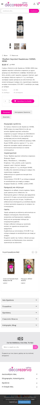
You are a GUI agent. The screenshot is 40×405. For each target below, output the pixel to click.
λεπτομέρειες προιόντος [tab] (22, 112)
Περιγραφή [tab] (6, 112)
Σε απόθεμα (5, 92)
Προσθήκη (11, 266)
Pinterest (15, 55)
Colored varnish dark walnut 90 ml (10, 279)
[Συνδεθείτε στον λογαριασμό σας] (34, 4)
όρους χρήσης (18, 353)
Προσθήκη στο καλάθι (23, 101)
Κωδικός (4, 90)
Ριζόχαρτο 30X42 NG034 (26, 279)
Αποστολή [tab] (6, 117)
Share (6, 55)
